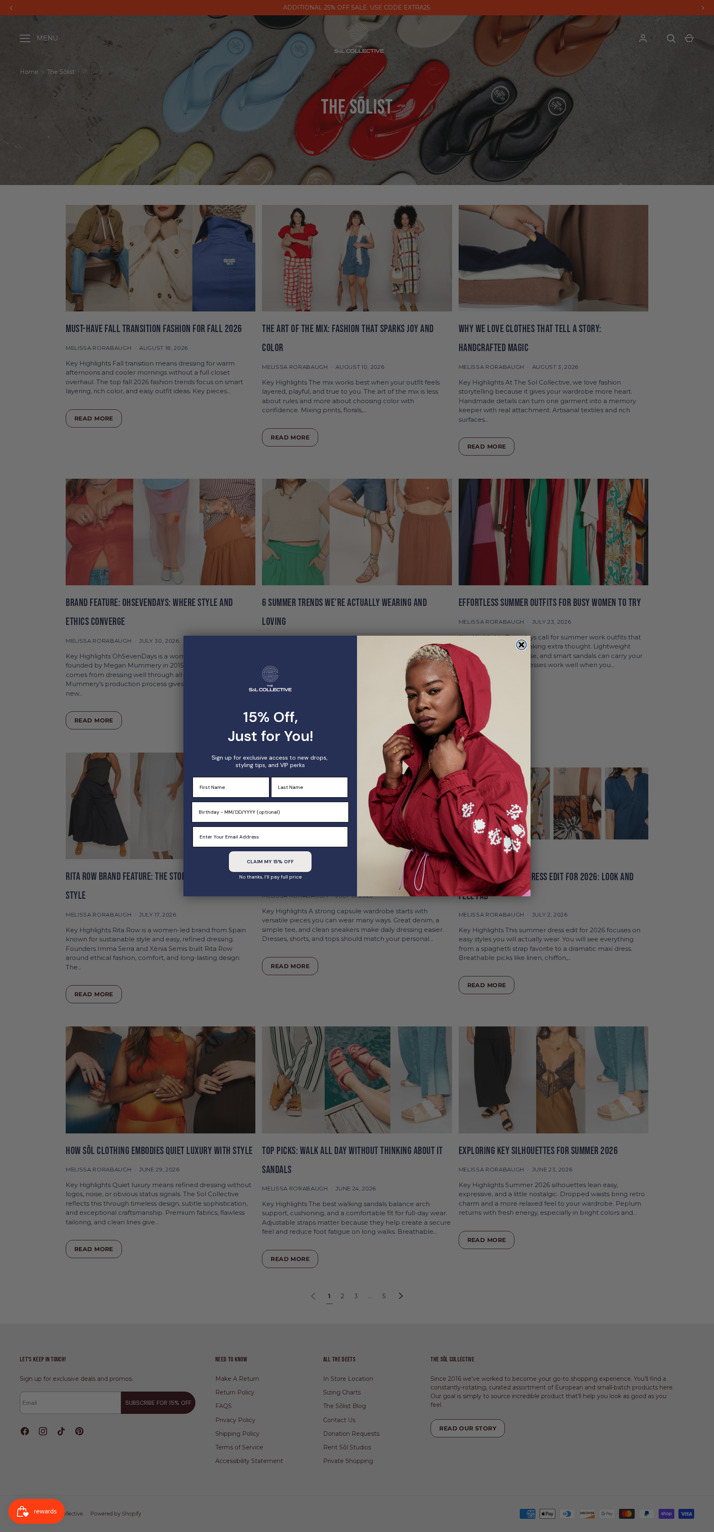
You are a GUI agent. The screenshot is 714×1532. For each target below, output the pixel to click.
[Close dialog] (521, 645)
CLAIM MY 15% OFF (270, 861)
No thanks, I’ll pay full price (270, 877)
